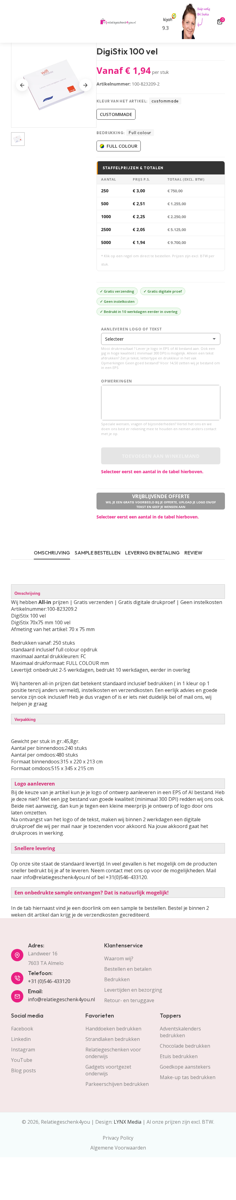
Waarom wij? (118, 958)
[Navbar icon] (14, 21)
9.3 (165, 28)
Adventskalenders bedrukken (180, 1032)
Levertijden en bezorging (133, 989)
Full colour (122, 146)
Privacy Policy (118, 1137)
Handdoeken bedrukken (113, 1028)
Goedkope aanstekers (185, 1066)
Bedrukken (117, 979)
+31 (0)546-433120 (49, 981)
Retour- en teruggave (129, 1000)
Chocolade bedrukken (185, 1045)
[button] (85, 85)
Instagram (23, 1049)
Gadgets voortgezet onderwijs (108, 1070)
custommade (116, 114)
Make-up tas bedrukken (187, 1077)
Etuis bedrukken (179, 1056)
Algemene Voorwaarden (118, 1147)
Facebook (22, 1028)
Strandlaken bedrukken (112, 1039)
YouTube (21, 1060)
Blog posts (23, 1070)
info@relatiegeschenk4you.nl (61, 999)
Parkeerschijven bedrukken (117, 1084)
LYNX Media (127, 1121)
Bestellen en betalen (127, 969)
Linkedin (21, 1039)
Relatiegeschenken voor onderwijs (113, 1053)
